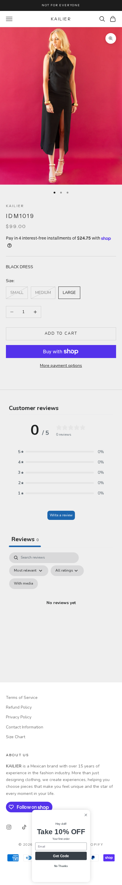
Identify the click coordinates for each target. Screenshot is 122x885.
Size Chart (15, 737)
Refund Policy (19, 707)
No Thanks (61, 866)
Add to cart (61, 333)
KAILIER (15, 206)
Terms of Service (22, 697)
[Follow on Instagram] (9, 827)
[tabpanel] (61, 610)
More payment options (61, 365)
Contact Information (24, 727)
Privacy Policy (18, 717)
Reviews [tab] (24, 539)
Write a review (61, 515)
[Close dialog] (86, 815)
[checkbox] (23, 583)
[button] (61, 451)
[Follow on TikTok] (24, 827)
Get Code (61, 856)
